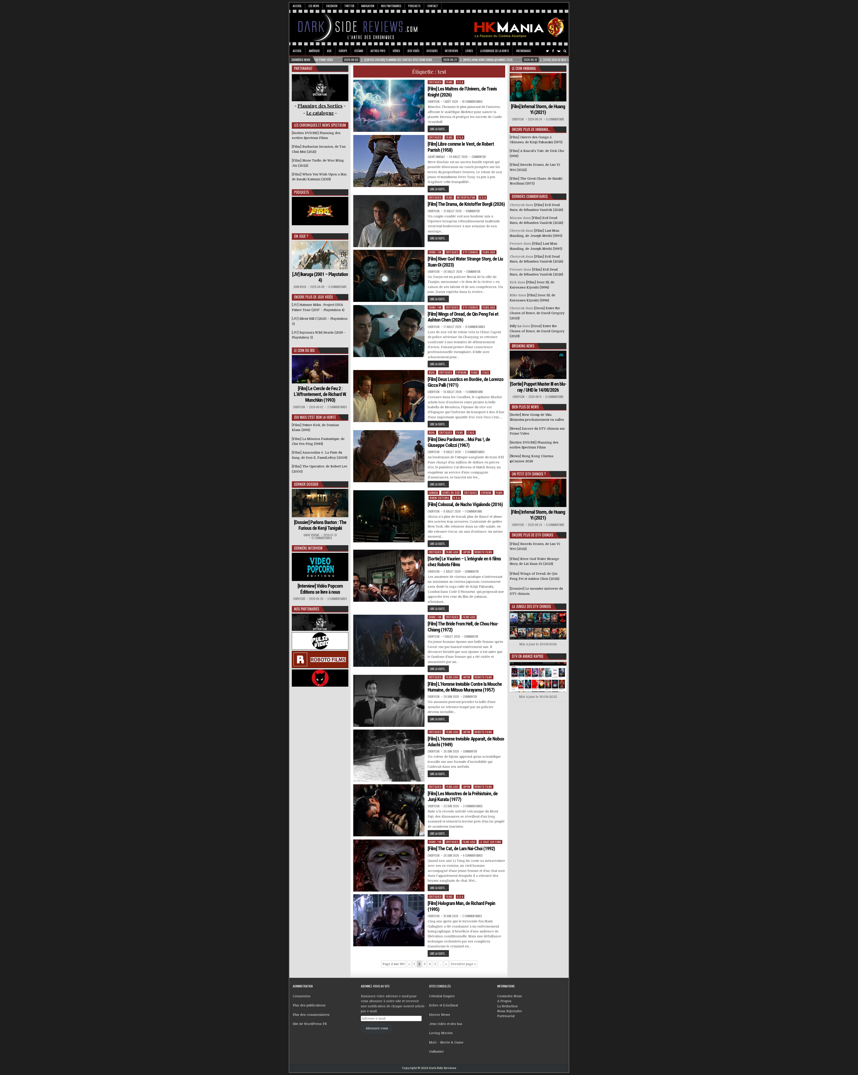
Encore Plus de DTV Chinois (532, 535)
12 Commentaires (321, 537)
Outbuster (436, 1051)
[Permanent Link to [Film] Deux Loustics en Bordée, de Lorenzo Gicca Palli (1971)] (389, 396)
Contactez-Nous (509, 996)
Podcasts (414, 6)
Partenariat (506, 1016)
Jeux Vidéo (413, 50)
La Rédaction (507, 1006)
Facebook (331, 6)
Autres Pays (377, 50)
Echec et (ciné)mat (443, 1005)
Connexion (301, 996)
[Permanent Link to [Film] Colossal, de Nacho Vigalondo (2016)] (389, 516)
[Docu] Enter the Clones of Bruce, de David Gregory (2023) (537, 313)
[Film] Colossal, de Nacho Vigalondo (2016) (465, 504)
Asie (329, 50)
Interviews (451, 50)
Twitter (349, 6)
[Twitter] (547, 51)
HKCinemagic (523, 50)
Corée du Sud (451, 492)
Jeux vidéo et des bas (445, 1024)
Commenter (479, 156)
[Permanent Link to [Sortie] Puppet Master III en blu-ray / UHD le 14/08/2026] (538, 365)
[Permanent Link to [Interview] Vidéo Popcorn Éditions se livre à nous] (320, 567)
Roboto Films (483, 552)
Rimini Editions (439, 498)
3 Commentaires (475, 451)
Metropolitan (466, 197)
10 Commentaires (472, 101)
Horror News (439, 1014)
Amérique (314, 50)
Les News (314, 6)
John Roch (300, 286)
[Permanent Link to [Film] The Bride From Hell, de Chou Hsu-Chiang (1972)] (389, 641)
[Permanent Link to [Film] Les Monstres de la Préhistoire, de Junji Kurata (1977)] (389, 810)
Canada (433, 492)
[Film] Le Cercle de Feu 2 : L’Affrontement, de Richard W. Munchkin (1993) (320, 394)
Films (449, 82)
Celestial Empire (442, 996)
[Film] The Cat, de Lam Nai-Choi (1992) (461, 848)
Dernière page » (463, 964)
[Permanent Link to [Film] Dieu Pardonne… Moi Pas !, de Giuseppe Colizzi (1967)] (389, 456)
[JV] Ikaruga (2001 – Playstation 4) (320, 277)
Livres (469, 50)
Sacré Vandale (436, 156)
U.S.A (460, 82)
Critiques (435, 82)
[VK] (558, 51)
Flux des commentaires (311, 1014)
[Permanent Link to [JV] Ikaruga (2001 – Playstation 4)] (320, 255)
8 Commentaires (475, 326)
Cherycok (434, 101)
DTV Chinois (470, 252)
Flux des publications (309, 1005)
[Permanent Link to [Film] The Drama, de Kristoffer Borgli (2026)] (389, 221)
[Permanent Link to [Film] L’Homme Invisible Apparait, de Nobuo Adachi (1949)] (389, 756)
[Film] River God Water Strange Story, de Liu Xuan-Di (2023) (534, 561)
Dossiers (432, 50)
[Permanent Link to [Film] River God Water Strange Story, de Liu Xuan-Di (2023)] (389, 276)
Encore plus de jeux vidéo (313, 297)
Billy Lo (516, 326)
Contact (432, 6)
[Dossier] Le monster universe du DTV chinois (536, 591)
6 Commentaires (473, 855)
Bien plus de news (525, 407)
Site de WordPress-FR (310, 1024)
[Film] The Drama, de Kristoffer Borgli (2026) (466, 204)
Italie (485, 372)
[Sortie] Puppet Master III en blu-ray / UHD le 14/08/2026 (538, 387)
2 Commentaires (472, 916)
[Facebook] (553, 51)
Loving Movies (441, 1033)
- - (320, 113)
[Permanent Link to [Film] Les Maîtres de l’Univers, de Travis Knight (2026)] (389, 106)
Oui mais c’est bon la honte (315, 417)
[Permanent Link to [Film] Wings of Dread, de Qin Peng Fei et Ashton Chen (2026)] (389, 331)
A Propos (504, 1001)
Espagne (461, 372)
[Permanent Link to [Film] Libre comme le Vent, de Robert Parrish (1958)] (389, 161)
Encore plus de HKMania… (531, 129)
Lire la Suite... (438, 129)
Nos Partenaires (391, 6)
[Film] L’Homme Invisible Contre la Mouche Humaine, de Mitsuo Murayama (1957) (465, 687)
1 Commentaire (474, 391)
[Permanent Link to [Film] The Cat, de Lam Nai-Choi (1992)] (389, 865)
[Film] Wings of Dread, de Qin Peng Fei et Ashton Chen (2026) (463, 317)
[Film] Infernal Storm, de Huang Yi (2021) (538, 109)
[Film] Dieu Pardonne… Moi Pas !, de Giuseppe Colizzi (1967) (459, 442)
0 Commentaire (337, 286)
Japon (466, 552)
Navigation (367, 6)
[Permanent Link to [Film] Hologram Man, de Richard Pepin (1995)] (389, 920)
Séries (396, 50)
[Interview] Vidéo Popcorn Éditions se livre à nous (320, 589)
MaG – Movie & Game (446, 1042)
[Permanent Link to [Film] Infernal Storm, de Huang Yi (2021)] (538, 87)
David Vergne (311, 535)
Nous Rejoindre (509, 1011)
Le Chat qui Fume (490, 842)
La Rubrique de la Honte (494, 50)
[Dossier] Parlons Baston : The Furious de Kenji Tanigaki (320, 525)
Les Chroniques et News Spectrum (320, 125)
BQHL (432, 372)
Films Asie (489, 252)
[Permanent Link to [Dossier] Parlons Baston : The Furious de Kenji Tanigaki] (320, 503)
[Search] (565, 51)
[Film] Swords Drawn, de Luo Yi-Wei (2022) (535, 546)
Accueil (297, 6)
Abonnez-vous (377, 1028)
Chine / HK (435, 252)
